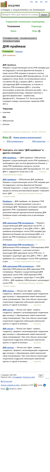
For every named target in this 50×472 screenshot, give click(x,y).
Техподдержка (17, 377)
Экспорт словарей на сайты (10, 385)
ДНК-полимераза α (15, 141)
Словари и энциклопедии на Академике (23, 10)
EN (31, 2)
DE (36, 2)
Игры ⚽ (36, 31)
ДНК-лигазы (8, 291)
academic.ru (10, 4)
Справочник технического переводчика (25, 22)
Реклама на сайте (29, 377)
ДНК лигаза (8, 329)
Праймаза (7, 201)
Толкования (13, 26)
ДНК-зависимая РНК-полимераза (18, 223)
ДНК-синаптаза (38, 141)
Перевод (19, 51)
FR (46, 2)
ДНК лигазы (8, 347)
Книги (13, 31)
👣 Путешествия (6, 381)
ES (41, 2)
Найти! (44, 15)
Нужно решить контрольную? (27, 137)
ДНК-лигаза (8, 310)
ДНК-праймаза (10, 158)
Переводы (36, 26)
